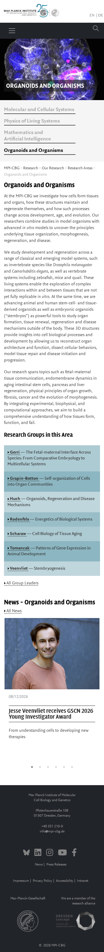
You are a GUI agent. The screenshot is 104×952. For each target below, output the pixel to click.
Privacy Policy (42, 881)
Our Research (53, 168)
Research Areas (80, 168)
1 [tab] (32, 767)
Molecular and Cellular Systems (39, 109)
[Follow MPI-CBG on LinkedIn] (37, 853)
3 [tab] (48, 767)
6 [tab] (72, 767)
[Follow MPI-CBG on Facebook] (74, 853)
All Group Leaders (22, 583)
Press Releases (56, 864)
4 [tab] (56, 767)
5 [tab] (64, 767)
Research (30, 168)
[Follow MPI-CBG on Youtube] (62, 853)
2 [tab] (40, 767)
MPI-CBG (11, 168)
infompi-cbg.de (52, 831)
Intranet (82, 881)
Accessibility (64, 881)
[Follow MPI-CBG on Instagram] (49, 853)
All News (14, 611)
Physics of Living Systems (32, 121)
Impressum (21, 881)
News (39, 864)
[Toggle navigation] (12, 31)
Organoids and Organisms (33, 150)
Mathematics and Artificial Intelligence (27, 136)
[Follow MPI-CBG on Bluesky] (26, 853)
